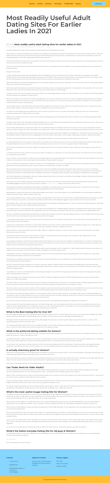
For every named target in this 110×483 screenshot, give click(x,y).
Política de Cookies (61, 466)
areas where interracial (52, 183)
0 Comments (41, 47)
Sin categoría (21, 47)
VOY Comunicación (62, 479)
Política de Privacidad (62, 463)
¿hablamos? (98, 3)
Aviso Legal (59, 461)
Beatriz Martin (31, 47)
